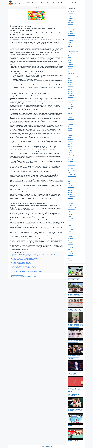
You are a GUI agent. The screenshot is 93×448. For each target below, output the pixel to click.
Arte (69, 27)
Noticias (70, 194)
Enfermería (70, 110)
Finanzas (70, 128)
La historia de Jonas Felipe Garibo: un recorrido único (74, 426)
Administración (71, 11)
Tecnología (61, 3)
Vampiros (70, 253)
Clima (69, 57)
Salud (69, 220)
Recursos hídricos (72, 207)
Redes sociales (71, 209)
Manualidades (71, 165)
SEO (69, 222)
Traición (70, 246)
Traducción (70, 244)
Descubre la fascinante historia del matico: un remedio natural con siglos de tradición (75, 326)
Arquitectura (71, 26)
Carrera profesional (73, 51)
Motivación (70, 185)
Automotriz (70, 37)
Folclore (70, 130)
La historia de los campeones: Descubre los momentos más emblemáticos (75, 411)
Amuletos (70, 18)
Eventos (70, 117)
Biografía (70, 44)
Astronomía (71, 29)
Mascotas (70, 168)
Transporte (70, 247)
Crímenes (70, 64)
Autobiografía (71, 35)
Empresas (70, 106)
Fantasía (70, 122)
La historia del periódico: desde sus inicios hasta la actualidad (24, 276)
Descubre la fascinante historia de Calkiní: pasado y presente (75, 295)
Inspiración (70, 152)
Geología (70, 141)
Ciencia (70, 53)
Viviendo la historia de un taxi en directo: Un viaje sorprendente (75, 373)
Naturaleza (70, 190)
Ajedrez (70, 15)
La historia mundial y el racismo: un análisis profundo (75, 441)
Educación (70, 99)
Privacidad (70, 201)
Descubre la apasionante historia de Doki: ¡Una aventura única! (75, 279)
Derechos (70, 86)
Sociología (70, 229)
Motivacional (71, 187)
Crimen (70, 62)
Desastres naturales (73, 93)
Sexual (69, 225)
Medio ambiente (72, 174)
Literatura (70, 161)
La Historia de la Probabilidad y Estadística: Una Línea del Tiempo (75, 390)
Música (82, 3)
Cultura (43, 3)
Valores (70, 251)
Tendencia (70, 238)
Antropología (71, 22)
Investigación (71, 156)
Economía (70, 97)
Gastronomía (71, 135)
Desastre (70, 91)
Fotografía (70, 133)
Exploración (71, 119)
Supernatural (71, 231)
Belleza (69, 42)
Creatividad (71, 60)
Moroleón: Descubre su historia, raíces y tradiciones (75, 341)
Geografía (70, 139)
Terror (69, 240)
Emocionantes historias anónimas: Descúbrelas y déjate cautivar (74, 394)
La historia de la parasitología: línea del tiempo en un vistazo (75, 310)
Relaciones (70, 212)
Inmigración (71, 150)
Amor (69, 16)
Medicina (70, 172)
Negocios (70, 192)
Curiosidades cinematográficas (72, 74)
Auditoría (70, 31)
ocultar (25, 252)
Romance (70, 218)
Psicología (70, 203)
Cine (69, 55)
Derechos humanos (73, 88)
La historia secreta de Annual (17, 275)
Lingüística (70, 159)
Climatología (71, 59)
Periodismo (70, 198)
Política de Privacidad (48, 446)
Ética (69, 115)
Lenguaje (70, 157)
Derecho (70, 84)
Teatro (69, 235)
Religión (70, 214)
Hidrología (70, 143)
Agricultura (70, 13)
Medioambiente (72, 176)
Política (69, 200)
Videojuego (70, 258)
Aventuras (70, 40)
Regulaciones (71, 211)
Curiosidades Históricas (73, 77)
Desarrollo (70, 89)
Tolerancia (70, 242)
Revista (69, 216)
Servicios (70, 223)
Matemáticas (71, 170)
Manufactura (71, 167)
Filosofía (70, 126)
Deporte (70, 80)
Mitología (70, 181)
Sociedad (70, 227)
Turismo (70, 249)
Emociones (70, 102)
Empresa (70, 104)
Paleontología (71, 196)
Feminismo (70, 124)
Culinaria (70, 68)
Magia (69, 163)
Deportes (70, 82)
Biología (70, 46)
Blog (69, 48)
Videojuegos (71, 260)
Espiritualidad (71, 113)
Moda (69, 183)
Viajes (69, 257)
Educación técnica (72, 100)
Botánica (70, 49)
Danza (69, 78)
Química (70, 205)
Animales (70, 20)
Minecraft (70, 178)
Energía (70, 108)
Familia (69, 121)
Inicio (28, 3)
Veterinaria (70, 255)
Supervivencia (71, 233)
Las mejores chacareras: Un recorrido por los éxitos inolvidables (75, 357)
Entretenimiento (51, 3)
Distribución (71, 95)
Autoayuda (70, 33)
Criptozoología (71, 66)
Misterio (70, 179)
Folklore (70, 132)
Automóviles (71, 38)
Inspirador (70, 154)
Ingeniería (70, 148)
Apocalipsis (70, 24)
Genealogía (71, 137)
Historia (68, 3)
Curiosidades (35, 3)
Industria (70, 146)
